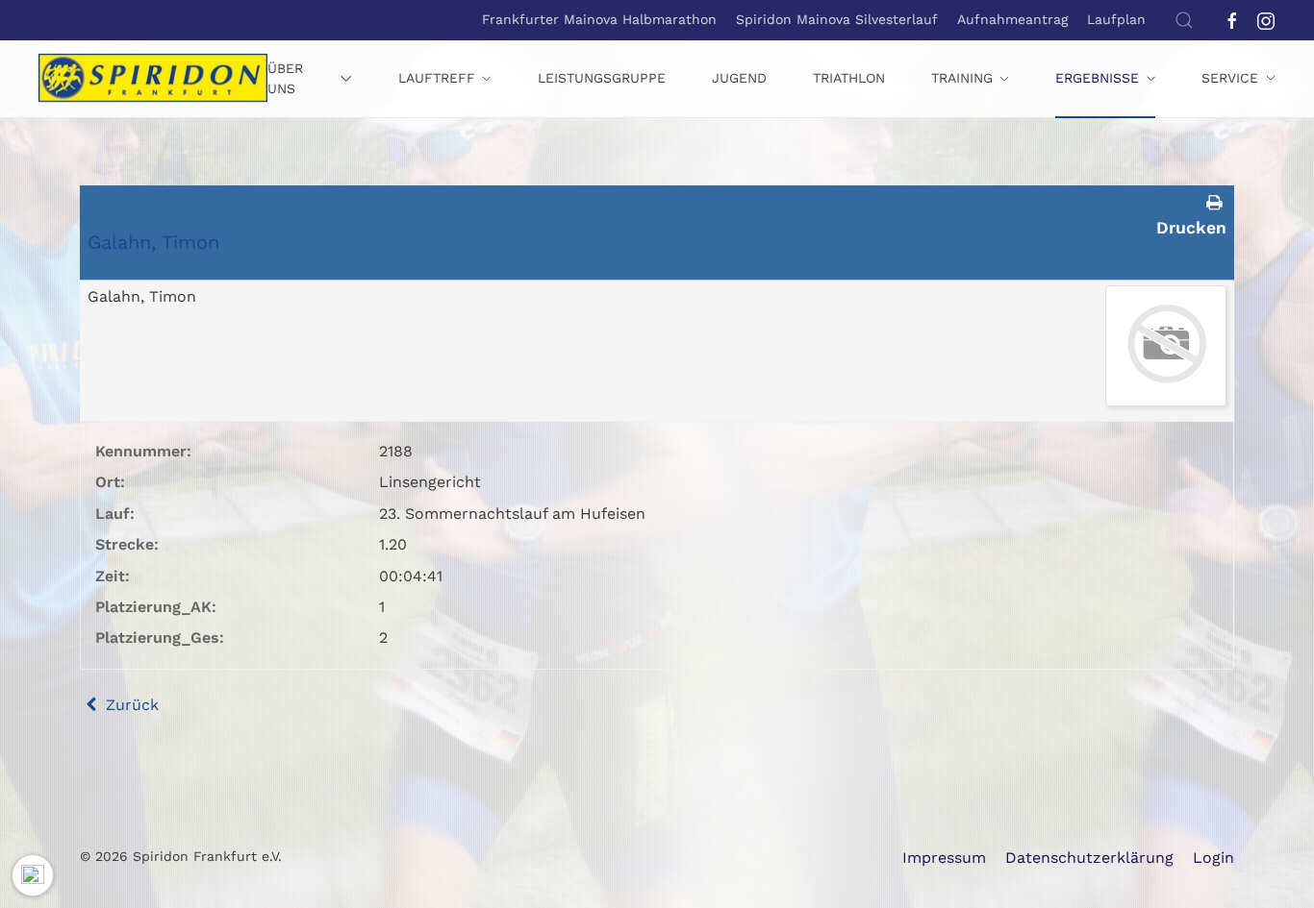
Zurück (130, 705)
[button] (1184, 20)
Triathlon (849, 78)
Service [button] (1229, 78)
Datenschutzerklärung (1089, 857)
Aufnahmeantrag (1012, 19)
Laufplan (1116, 19)
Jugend (739, 78)
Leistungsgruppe (602, 78)
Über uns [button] (285, 78)
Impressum (944, 857)
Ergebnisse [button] (1097, 78)
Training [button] (962, 78)
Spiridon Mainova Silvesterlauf (837, 19)
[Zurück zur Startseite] (152, 78)
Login (1213, 857)
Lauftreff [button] (436, 78)
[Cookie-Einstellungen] (33, 875)
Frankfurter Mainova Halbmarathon (599, 19)
